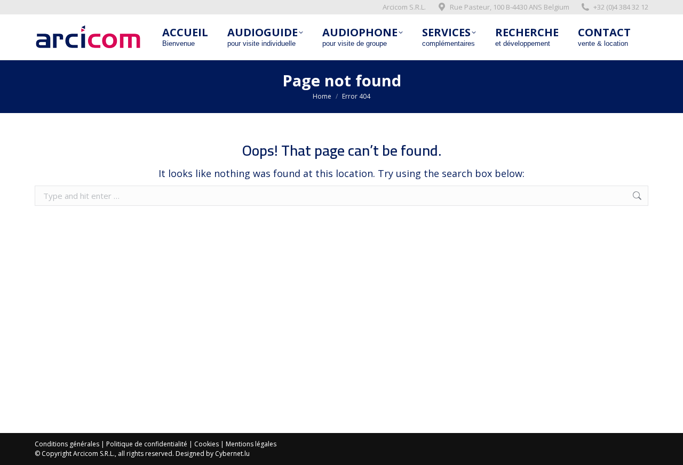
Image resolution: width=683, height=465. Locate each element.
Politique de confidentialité (146, 443)
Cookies (206, 443)
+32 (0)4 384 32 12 (620, 7)
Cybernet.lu (232, 453)
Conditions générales (67, 443)
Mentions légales (251, 443)
